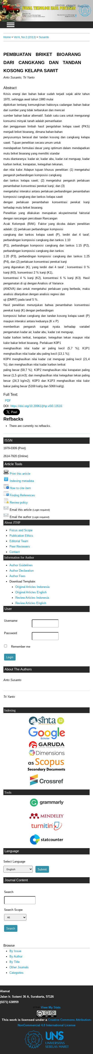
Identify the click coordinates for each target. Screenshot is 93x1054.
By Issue (15, 951)
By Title (14, 962)
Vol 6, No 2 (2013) (25, 37)
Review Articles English (30, 603)
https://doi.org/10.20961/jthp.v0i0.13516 (36, 406)
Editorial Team (18, 541)
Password (10, 633)
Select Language (14, 861)
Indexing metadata (22, 481)
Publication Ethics (21, 535)
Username (10, 620)
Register (83, 6)
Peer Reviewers (19, 546)
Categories (16, 972)
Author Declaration (21, 570)
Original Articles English (30, 592)
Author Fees (17, 576)
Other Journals (19, 967)
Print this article (20, 473)
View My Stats (50, 1007)
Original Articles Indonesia (32, 587)
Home (7, 37)
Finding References (22, 495)
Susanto (44, 37)
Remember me (20, 646)
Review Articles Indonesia (32, 597)
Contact (14, 552)
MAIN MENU (10, 25)
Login (69, 6)
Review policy (19, 502)
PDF (8, 400)
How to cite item (20, 488)
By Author (15, 956)
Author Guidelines (21, 565)
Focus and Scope (21, 530)
